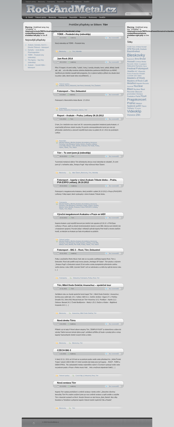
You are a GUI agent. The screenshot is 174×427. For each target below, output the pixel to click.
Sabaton (138, 103)
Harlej (77, 144)
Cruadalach (143, 64)
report (61, 147)
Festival (131, 68)
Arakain (143, 49)
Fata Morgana (70, 144)
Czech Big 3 (80, 375)
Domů (30, 17)
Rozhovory (78, 1)
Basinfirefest (133, 51)
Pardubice (131, 96)
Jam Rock (80, 85)
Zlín (138, 114)
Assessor (93, 142)
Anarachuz (75, 313)
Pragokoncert (136, 99)
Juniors (82, 144)
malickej (73, 38)
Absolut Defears (64, 142)
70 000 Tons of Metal (134, 47)
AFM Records (133, 49)
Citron (136, 64)
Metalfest (131, 83)
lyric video (138, 76)
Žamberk (98, 85)
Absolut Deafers (64, 204)
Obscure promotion (134, 93)
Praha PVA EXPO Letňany (88, 207)
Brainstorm (130, 59)
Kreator (142, 74)
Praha (131, 103)
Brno (137, 59)
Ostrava (139, 94)
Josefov (131, 71)
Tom (71, 119)
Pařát (138, 96)
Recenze (69, 1)
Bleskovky (41, 1)
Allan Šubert (76, 172)
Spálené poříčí (134, 106)
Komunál (87, 85)
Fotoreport (142, 68)
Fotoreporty (51, 1)
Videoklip (134, 111)
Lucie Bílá (62, 146)
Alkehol (72, 142)
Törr (73, 51)
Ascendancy (86, 142)
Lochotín (130, 76)
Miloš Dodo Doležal (86, 313)
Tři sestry (138, 108)
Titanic (144, 106)
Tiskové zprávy (31, 1)
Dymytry (139, 66)
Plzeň (143, 96)
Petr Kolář (91, 146)
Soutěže (86, 1)
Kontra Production (133, 73)
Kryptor (88, 144)
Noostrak (130, 86)
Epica (145, 66)
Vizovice (131, 115)
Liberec (81, 110)
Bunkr (61, 110)
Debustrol (131, 66)
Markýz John (70, 146)
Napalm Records (142, 83)
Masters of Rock (136, 78)
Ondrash (84, 146)
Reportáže (60, 1)
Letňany (94, 144)
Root (94, 278)
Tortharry (130, 108)
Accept (143, 47)
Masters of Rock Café (137, 81)
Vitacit (75, 147)
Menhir (78, 146)
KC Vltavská (140, 71)
